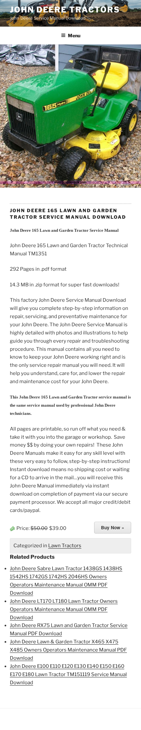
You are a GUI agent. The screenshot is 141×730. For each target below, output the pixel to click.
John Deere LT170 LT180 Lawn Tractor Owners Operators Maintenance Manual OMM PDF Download (64, 609)
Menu (74, 35)
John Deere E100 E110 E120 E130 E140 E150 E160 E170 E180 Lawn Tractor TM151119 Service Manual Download (68, 674)
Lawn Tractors (64, 546)
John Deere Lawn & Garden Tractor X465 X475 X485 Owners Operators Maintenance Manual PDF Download (68, 650)
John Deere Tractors (65, 9)
